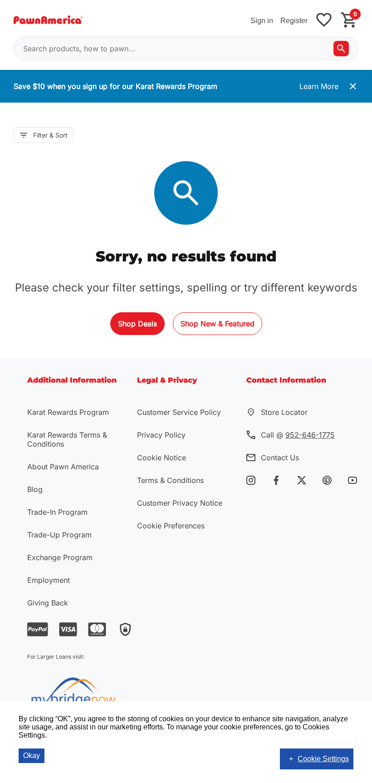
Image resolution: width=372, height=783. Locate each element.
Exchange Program (60, 557)
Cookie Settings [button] (323, 759)
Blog (35, 489)
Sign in (261, 21)
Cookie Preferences (171, 525)
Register (294, 21)
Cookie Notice (161, 457)
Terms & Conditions (170, 480)
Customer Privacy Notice (179, 502)
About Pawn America (63, 466)
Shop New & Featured (218, 323)
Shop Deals (137, 323)
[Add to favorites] (324, 20)
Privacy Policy (161, 434)
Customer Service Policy (179, 412)
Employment (48, 580)
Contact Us (280, 457)
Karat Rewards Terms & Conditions (67, 439)
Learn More (318, 86)
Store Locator (284, 412)
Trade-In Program (57, 512)
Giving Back (47, 602)
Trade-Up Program (59, 534)
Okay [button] (31, 755)
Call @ (298, 434)
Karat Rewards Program (68, 412)
